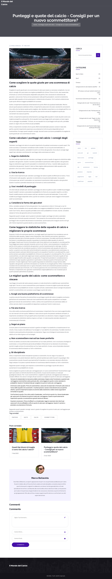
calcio (36, 417)
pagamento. (81, 176)
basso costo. (81, 157)
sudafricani (81, 181)
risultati (95, 153)
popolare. (90, 181)
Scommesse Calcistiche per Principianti (86, 98)
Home (35, 24)
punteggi (15, 417)
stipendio (89, 172)
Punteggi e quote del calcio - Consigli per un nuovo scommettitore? (56, 449)
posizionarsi (86, 167)
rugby (89, 176)
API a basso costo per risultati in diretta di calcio (89, 91)
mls (86, 148)
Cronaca (78, 82)
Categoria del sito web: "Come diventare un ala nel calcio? (88, 103)
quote (26, 417)
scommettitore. (49, 417)
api (88, 153)
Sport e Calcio (79, 74)
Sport (77, 78)
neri (96, 176)
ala (78, 167)
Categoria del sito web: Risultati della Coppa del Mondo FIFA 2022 (88, 126)
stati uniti (80, 153)
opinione (93, 148)
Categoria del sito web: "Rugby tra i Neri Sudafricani (89, 119)
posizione (80, 172)
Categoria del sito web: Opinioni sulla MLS (86, 87)
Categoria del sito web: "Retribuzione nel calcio (89, 111)
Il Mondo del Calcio (7, 3)
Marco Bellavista (16, 45)
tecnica (96, 167)
